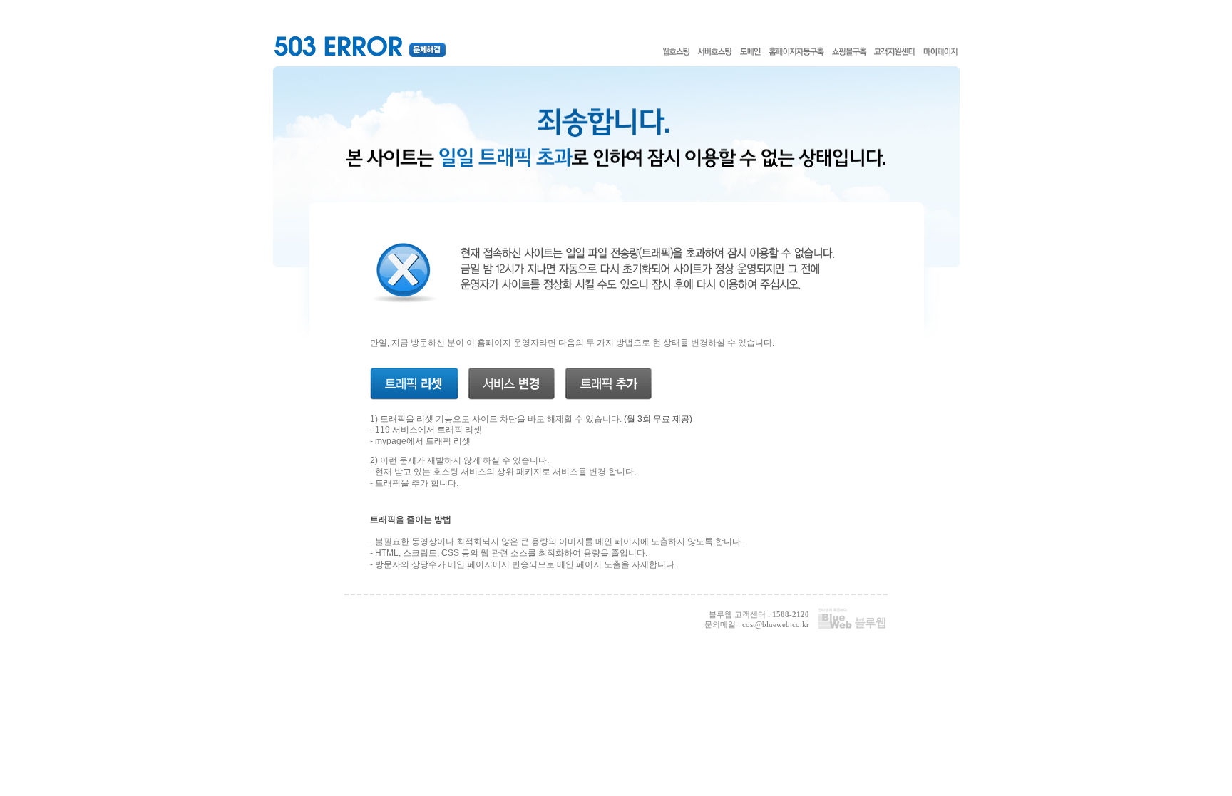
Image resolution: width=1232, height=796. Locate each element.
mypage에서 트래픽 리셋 (423, 441)
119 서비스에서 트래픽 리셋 (428, 430)
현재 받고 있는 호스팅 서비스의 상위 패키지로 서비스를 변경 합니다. (505, 472)
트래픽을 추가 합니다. (416, 483)
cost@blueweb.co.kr (775, 624)
